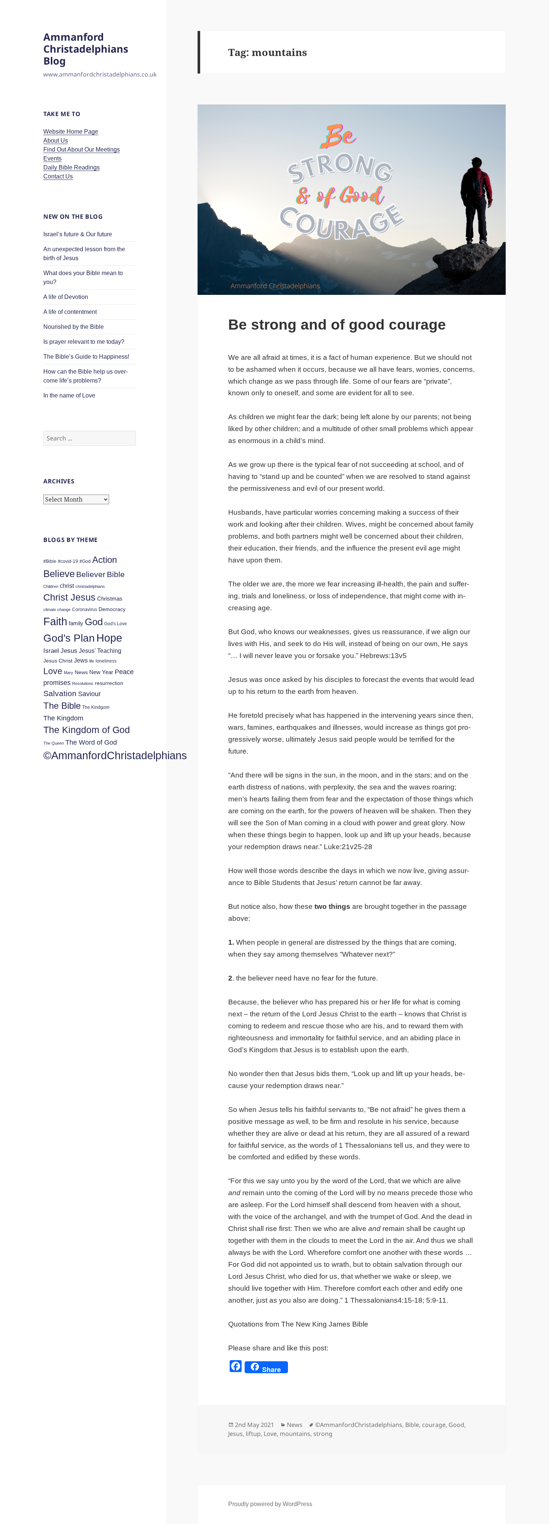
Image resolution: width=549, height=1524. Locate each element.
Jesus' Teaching (100, 650)
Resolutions (82, 683)
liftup (253, 1434)
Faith (55, 621)
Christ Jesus (69, 597)
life (91, 661)
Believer (90, 574)
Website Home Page (70, 131)
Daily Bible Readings (71, 167)
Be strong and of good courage (337, 325)
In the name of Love (69, 395)
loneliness (106, 661)
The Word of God (91, 742)
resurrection (109, 683)
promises (57, 682)
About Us (55, 140)
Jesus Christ (57, 661)
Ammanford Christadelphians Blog (85, 49)
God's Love (115, 623)
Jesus (69, 650)
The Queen (53, 743)
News (81, 672)
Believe (59, 573)
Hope (109, 638)
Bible (116, 574)
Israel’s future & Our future (77, 234)
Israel (51, 650)
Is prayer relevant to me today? (83, 342)
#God (85, 561)
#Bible (49, 561)
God (94, 621)
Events (52, 158)
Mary (68, 672)
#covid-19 (68, 561)
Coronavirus (84, 609)
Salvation (60, 693)
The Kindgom (95, 707)
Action (104, 560)
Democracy (112, 609)
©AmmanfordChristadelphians (115, 755)
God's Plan (69, 638)
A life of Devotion (65, 297)
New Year (101, 672)
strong (322, 1434)
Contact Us (58, 176)
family (76, 623)
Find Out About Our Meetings (81, 149)
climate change (57, 609)
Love (52, 671)
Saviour (89, 694)
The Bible (62, 706)
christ (67, 585)
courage (434, 1425)
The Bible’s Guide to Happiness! (86, 356)
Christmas (109, 598)
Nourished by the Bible (73, 327)
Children (50, 586)
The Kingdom (63, 718)
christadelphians (90, 586)
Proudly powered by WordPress (270, 1504)
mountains (295, 1434)
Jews (81, 660)
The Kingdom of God (86, 729)
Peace (124, 672)
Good (456, 1425)
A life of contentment (70, 312)
